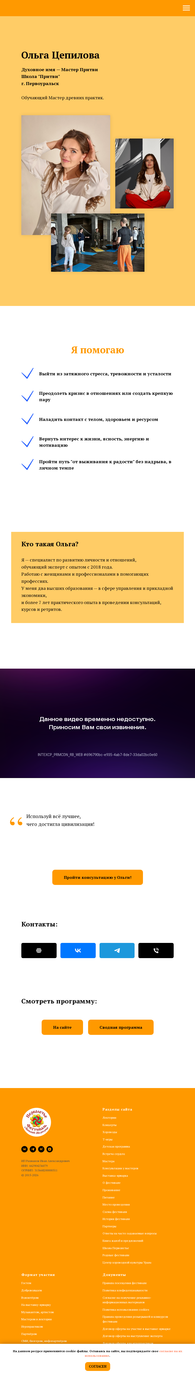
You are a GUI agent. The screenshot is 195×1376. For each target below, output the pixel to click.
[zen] (49, 1149)
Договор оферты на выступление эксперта (132, 1336)
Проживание (111, 1190)
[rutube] (41, 1149)
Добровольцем (31, 1290)
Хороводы (110, 1132)
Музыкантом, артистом (37, 1312)
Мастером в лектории (36, 1319)
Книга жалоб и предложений (123, 1241)
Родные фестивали (116, 1255)
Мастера (109, 1161)
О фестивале (112, 1183)
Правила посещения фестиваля (125, 1283)
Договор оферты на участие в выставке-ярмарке (137, 1329)
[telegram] (33, 1149)
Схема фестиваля (115, 1212)
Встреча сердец (114, 1154)
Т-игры (107, 1139)
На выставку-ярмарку (36, 1305)
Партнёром (29, 1334)
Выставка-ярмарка (115, 1175)
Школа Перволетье (116, 1248)
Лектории (109, 1117)
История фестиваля (116, 1219)
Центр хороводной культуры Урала (127, 1262)
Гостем (26, 1283)
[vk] (24, 1149)
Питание (109, 1197)
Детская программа (116, 1146)
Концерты (110, 1125)
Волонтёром (30, 1298)
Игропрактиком (32, 1326)
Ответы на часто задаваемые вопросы (130, 1233)
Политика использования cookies (126, 1309)
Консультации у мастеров (120, 1168)
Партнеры (109, 1226)
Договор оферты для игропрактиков (128, 1343)
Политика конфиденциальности (125, 1290)
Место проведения (116, 1204)
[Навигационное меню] (186, 8)
